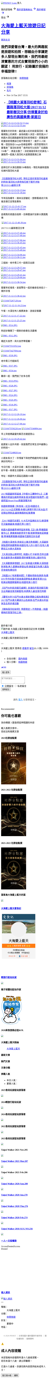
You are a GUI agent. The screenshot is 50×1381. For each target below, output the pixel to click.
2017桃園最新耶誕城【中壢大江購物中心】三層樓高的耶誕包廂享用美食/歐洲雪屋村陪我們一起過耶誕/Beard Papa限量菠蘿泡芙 (24, 497)
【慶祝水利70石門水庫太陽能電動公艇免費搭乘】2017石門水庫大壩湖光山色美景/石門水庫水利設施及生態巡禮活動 (25, 600)
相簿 (9, 84)
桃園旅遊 (22, 662)
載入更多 (5, 672)
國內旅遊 (22, 658)
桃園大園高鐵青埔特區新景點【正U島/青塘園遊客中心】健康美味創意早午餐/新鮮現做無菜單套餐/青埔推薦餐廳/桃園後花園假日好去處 (24, 533)
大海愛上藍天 (7, 632)
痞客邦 (25, 648)
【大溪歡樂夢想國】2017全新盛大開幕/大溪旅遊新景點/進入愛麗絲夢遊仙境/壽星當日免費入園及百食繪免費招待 (25, 566)
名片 (9, 90)
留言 (31, 648)
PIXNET (13, 1336)
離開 (16, 1375)
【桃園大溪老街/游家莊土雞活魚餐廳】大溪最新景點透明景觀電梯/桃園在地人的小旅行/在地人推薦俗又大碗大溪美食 (25, 545)
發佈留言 (5, 689)
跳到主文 (5, 40)
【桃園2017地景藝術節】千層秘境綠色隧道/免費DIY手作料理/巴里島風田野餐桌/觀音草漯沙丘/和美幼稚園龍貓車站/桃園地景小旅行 (24, 578)
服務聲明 (30, 1339)
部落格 (10, 87)
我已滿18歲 (6, 1375)
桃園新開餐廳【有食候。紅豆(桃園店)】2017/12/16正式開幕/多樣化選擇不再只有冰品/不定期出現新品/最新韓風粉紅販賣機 (24, 509)
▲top (3, 667)
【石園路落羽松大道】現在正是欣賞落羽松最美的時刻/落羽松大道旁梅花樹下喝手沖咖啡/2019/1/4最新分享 (24, 181)
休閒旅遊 (23, 78)
